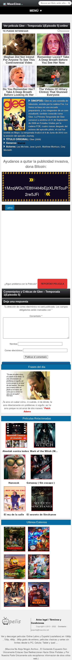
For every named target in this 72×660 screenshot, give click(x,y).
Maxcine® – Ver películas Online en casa (12, 1)
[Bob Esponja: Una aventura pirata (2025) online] (14, 579)
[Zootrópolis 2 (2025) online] (38, 579)
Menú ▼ (36, 10)
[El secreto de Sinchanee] (41, 511)
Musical (21, 142)
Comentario (36, 315)
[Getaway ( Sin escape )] (40, 480)
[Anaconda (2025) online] (14, 552)
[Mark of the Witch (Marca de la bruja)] (43, 448)
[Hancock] (14, 480)
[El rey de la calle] (14, 511)
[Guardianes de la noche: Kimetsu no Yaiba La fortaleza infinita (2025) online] (38, 552)
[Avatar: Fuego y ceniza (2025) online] (14, 607)
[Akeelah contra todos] (15, 448)
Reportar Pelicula (52, 283)
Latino (10, 207)
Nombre (13, 343)
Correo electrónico (13, 350)
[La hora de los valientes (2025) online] (38, 607)
